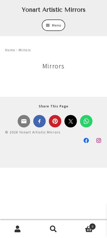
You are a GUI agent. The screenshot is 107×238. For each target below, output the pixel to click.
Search (53, 229)
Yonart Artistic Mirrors (53, 9)
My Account (18, 229)
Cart (82, 224)
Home (10, 50)
